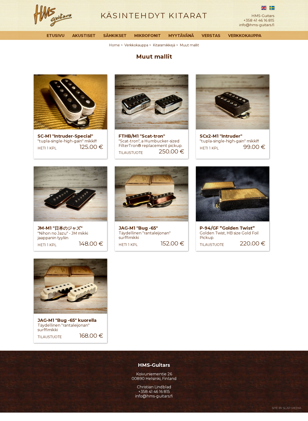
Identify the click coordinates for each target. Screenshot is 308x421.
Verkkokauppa (244, 35)
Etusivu (55, 35)
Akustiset (84, 35)
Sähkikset (115, 35)
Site (286, 408)
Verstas (211, 35)
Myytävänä (181, 35)
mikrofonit (147, 35)
